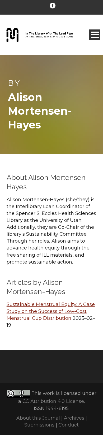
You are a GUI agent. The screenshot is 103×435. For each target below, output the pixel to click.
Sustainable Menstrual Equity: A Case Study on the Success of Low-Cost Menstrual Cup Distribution (51, 311)
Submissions (39, 425)
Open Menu (94, 34)
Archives (74, 418)
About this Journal (38, 418)
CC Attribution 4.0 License (53, 401)
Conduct (68, 425)
